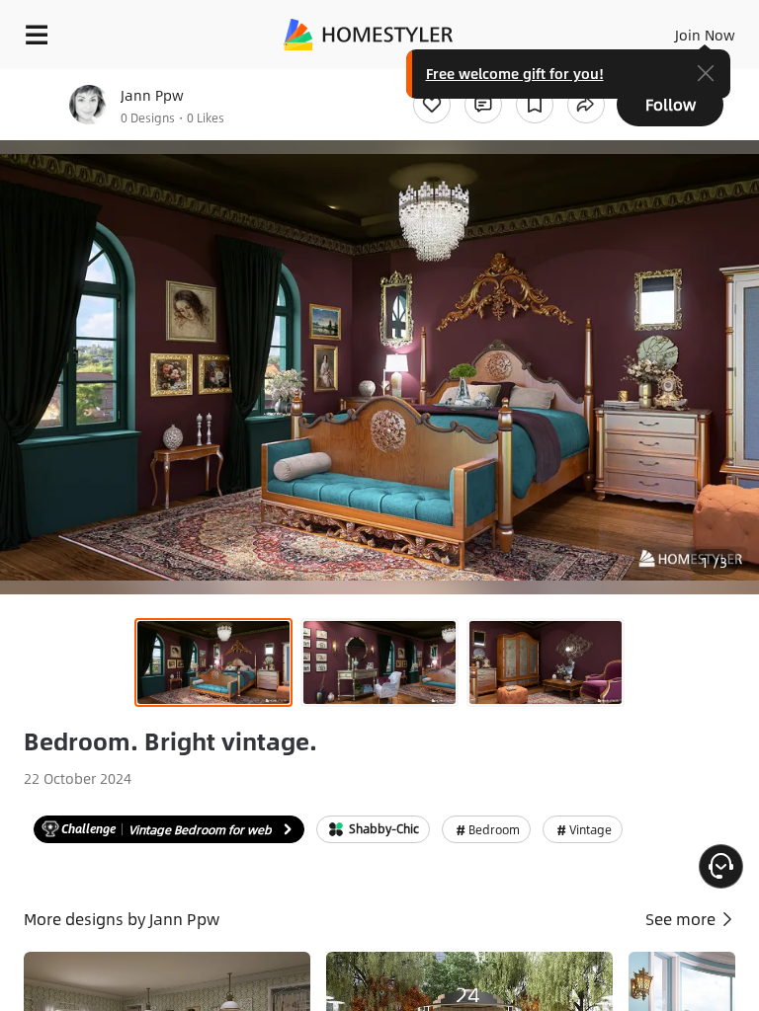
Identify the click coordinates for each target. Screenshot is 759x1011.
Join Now (705, 34)
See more (682, 918)
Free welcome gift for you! (515, 73)
